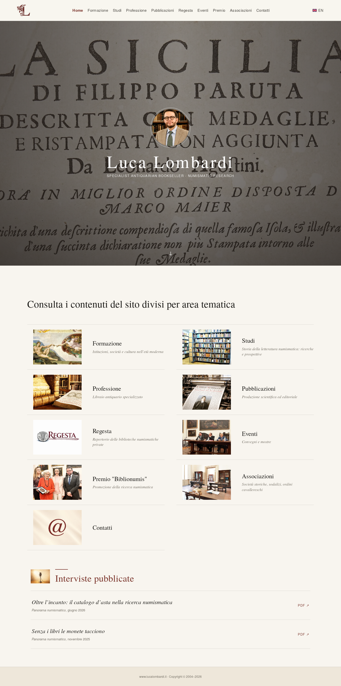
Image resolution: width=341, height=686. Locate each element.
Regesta (185, 10)
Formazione (98, 10)
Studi (117, 10)
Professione (136, 10)
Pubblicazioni (162, 10)
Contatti (263, 10)
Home (77, 10)
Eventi (202, 10)
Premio (219, 10)
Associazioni (241, 10)
